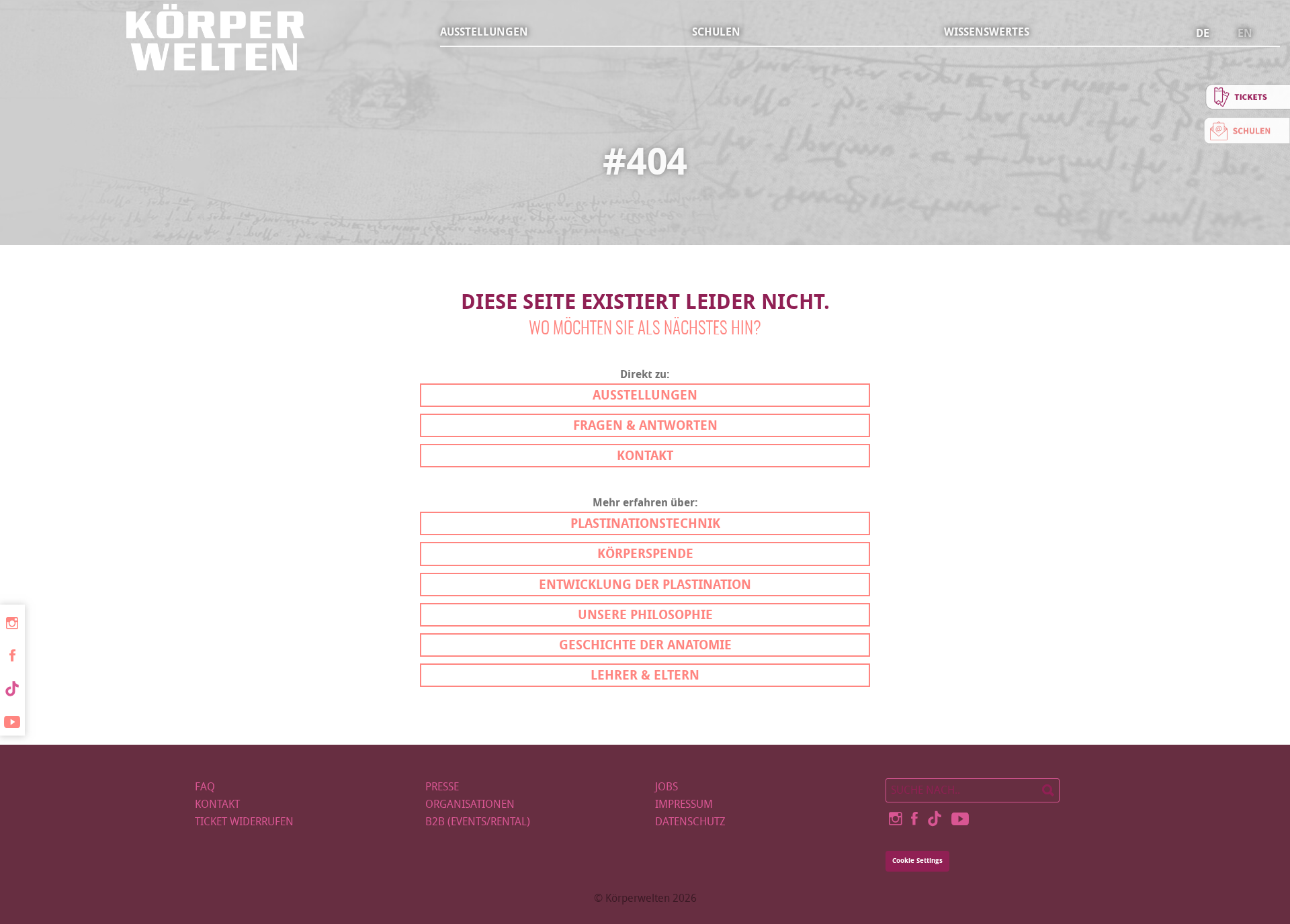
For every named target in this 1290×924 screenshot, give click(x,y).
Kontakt (645, 455)
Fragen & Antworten (645, 425)
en (1245, 33)
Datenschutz (690, 821)
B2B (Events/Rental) (477, 821)
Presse (442, 786)
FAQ (205, 786)
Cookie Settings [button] (917, 861)
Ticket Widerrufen (244, 821)
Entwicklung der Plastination (645, 584)
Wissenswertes (986, 32)
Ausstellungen (484, 32)
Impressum (684, 804)
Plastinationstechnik (645, 523)
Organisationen (470, 804)
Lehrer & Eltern (645, 675)
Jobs (666, 786)
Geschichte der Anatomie (645, 645)
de (1202, 33)
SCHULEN (716, 32)
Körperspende (645, 553)
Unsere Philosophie (645, 614)
